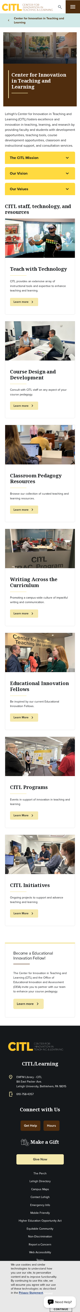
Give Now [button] (40, 1159)
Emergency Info (40, 1205)
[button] (59, 7)
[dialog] (40, 1286)
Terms (40, 1260)
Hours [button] (51, 1125)
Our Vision (18, 173)
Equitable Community (40, 1229)
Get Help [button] (30, 1125)
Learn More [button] (24, 717)
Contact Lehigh (40, 1197)
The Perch (40, 1173)
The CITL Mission (24, 157)
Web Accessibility (40, 1252)
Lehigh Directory (40, 1181)
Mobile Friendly (40, 1213)
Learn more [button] (24, 302)
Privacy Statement (31, 1293)
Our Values (19, 189)
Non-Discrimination (40, 1236)
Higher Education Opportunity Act (40, 1221)
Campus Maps (40, 1189)
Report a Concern (40, 1244)
